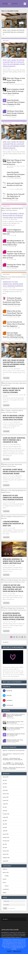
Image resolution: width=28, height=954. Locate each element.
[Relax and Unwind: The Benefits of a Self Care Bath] (4, 183)
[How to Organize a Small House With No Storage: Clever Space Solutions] (4, 89)
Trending (8, 68)
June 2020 (5, 824)
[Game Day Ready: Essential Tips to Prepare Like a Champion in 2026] (4, 100)
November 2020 (6, 814)
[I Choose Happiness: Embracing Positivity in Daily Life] (4, 230)
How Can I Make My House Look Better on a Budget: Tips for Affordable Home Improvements (16, 715)
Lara (4, 287)
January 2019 (5, 854)
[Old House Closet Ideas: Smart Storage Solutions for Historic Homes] (4, 111)
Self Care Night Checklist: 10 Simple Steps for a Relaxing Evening (13, 335)
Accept (9, 951)
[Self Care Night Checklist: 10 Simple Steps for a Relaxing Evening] (4, 333)
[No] (26, 946)
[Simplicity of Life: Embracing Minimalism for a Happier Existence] (14, 278)
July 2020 (5, 820)
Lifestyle (13, 95)
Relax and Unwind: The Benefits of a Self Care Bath (13, 185)
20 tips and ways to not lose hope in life (16, 750)
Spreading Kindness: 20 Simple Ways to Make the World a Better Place (14, 243)
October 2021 (5, 800)
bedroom (6, 886)
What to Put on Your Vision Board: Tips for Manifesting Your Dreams (12, 313)
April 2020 (5, 830)
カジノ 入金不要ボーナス (8, 763)
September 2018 (6, 857)
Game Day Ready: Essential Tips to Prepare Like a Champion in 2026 (14, 102)
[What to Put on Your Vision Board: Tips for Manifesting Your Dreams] (4, 311)
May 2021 (5, 807)
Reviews (4, 882)
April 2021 (5, 810)
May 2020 (5, 827)
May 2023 (5, 787)
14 (22, 637)
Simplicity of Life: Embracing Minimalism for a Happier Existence (13, 284)
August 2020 (5, 817)
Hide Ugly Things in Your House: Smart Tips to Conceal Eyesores (14, 80)
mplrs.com (5, 750)
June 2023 (5, 783)
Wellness (11, 287)
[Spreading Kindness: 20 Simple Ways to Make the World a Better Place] (4, 241)
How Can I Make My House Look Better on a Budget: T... (13, 32)
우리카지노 (5, 767)
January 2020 (5, 834)
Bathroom (5, 869)
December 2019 (6, 837)
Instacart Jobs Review (7, 753)
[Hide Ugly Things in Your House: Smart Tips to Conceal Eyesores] (4, 78)
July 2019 (5, 844)
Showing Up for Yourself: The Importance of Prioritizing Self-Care (14, 196)
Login (5, 908)
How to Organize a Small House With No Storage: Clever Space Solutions (13, 91)
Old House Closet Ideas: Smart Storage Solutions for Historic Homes (13, 113)
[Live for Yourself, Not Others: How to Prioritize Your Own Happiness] (4, 322)
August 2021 (5, 803)
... (19, 637)
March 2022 (5, 790)
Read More (6, 378)
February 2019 (6, 851)
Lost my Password (11, 908)
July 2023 (5, 780)
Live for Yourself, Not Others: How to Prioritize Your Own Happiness (14, 324)
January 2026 (5, 777)
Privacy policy (17, 951)
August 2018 (5, 861)
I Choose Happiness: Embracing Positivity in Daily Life (13, 232)
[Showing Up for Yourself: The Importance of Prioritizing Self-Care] (4, 194)
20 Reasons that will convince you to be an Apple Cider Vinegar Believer (13, 763)
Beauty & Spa (14, 84)
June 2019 (5, 847)
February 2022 (6, 793)
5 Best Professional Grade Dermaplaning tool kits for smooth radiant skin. (13, 759)
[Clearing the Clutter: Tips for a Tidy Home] (4, 265)
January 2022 (5, 797)
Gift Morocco (5, 758)
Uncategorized (22, 84)
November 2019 (6, 840)
